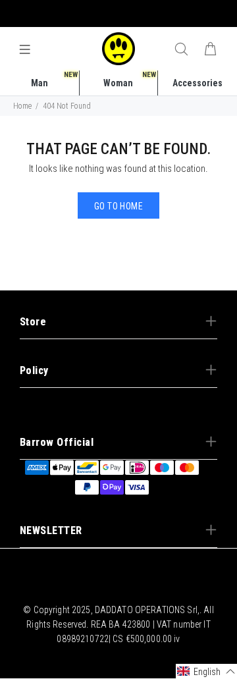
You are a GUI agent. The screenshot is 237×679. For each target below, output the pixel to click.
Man (54, 79)
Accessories (197, 83)
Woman (129, 79)
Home (22, 106)
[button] (206, 671)
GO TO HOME (118, 206)
